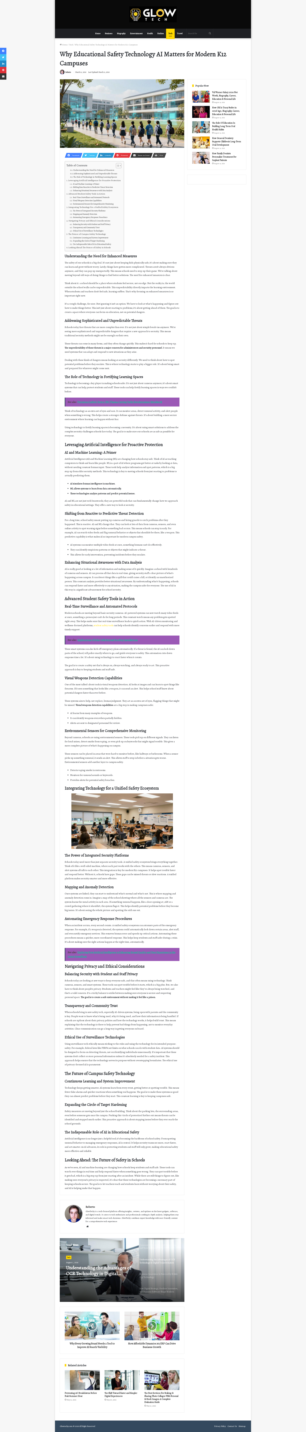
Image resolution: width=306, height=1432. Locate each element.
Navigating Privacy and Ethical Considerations (89, 220)
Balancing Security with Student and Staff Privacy (91, 224)
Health (150, 33)
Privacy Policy (220, 1426)
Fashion (160, 33)
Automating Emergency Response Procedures (90, 217)
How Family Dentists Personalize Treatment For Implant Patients (224, 157)
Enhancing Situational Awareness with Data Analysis (92, 190)
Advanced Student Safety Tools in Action (87, 193)
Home (97, 33)
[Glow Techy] (153, 14)
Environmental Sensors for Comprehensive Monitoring (93, 204)
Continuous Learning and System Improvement (90, 237)
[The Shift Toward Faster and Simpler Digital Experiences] (122, 1380)
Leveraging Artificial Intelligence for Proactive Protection (94, 180)
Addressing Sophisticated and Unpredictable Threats (95, 173)
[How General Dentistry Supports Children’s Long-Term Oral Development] (201, 142)
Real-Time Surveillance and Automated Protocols (91, 197)
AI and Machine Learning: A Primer (86, 184)
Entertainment (136, 33)
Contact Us (232, 1426)
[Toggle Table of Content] (117, 165)
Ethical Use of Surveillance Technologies (88, 231)
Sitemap (242, 1426)
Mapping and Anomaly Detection (85, 214)
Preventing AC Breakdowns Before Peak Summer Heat (81, 1395)
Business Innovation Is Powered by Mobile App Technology (99, 1270)
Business (109, 33)
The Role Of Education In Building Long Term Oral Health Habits (223, 126)
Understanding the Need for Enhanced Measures (93, 170)
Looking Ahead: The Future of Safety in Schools (89, 247)
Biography (121, 33)
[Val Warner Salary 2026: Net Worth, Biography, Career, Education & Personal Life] (201, 97)
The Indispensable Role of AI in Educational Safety (92, 244)
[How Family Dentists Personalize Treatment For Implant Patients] (201, 158)
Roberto (68, 72)
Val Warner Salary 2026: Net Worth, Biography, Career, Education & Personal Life (225, 96)
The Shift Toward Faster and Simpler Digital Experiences (121, 1395)
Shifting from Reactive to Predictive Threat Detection (93, 187)
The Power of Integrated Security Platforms (89, 210)
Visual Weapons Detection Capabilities (87, 200)
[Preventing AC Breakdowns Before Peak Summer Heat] (82, 1380)
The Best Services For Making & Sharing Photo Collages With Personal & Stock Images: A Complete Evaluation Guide (161, 1398)
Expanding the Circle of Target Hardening (88, 241)
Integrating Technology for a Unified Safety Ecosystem (93, 207)
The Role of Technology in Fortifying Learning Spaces (95, 177)
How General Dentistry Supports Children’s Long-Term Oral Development (226, 141)
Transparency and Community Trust (86, 227)
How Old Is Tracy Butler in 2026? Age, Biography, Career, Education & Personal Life (226, 111)
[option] (122, 1270)
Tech (170, 33)
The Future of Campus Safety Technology (87, 234)
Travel (179, 33)
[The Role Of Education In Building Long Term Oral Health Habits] (201, 127)
